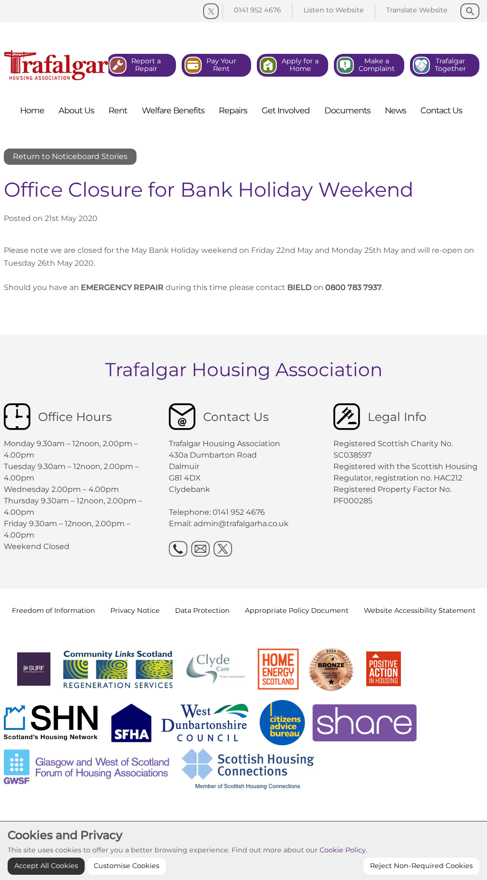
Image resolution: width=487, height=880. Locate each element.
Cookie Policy (343, 850)
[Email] (200, 549)
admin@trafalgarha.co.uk (241, 523)
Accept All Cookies (46, 865)
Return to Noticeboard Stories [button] (70, 156)
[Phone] (178, 549)
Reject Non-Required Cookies (421, 865)
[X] (223, 549)
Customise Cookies (126, 865)
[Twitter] (211, 11)
